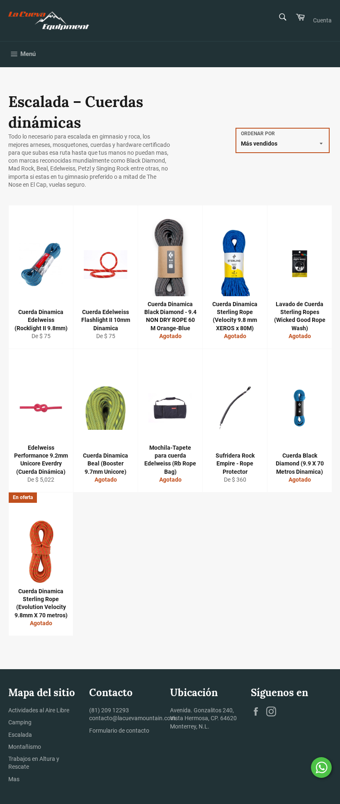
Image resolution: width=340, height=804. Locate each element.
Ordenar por (258, 133)
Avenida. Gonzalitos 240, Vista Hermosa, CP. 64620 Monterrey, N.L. (203, 718)
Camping (20, 722)
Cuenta (322, 20)
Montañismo (24, 746)
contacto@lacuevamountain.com (132, 718)
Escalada (20, 734)
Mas (13, 779)
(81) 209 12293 (109, 710)
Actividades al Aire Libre (38, 710)
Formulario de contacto (119, 730)
